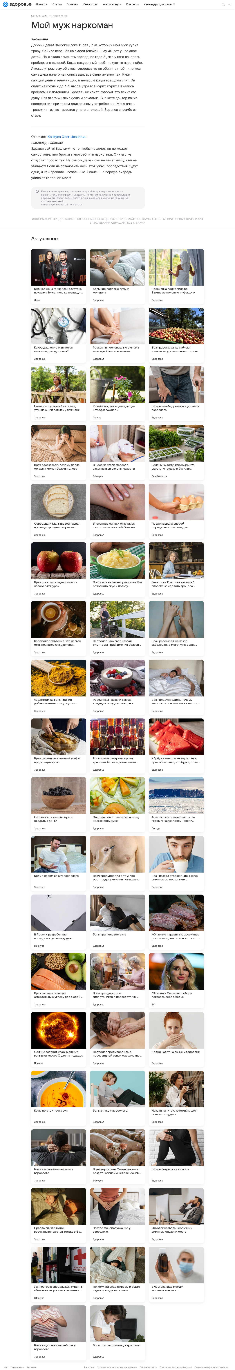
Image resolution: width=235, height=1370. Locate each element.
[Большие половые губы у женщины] (117, 276)
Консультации (39, 15)
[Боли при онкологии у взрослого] (117, 1332)
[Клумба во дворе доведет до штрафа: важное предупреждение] (117, 393)
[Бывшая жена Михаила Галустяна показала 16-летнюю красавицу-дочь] (58, 276)
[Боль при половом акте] (117, 922)
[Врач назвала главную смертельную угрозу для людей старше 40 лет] (58, 980)
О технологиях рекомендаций (176, 1367)
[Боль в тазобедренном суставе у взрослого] (176, 393)
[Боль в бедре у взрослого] (176, 1156)
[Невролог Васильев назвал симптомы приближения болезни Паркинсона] (117, 628)
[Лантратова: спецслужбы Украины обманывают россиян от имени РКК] (58, 1274)
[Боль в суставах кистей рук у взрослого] (58, 1332)
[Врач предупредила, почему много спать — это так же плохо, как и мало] (176, 687)
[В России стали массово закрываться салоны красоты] (117, 452)
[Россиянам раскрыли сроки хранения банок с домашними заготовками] (117, 746)
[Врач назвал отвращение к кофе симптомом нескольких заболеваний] (176, 863)
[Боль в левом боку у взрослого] (58, 863)
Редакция (89, 1367)
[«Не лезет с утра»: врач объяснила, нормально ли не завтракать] (176, 1332)
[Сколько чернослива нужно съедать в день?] (58, 804)
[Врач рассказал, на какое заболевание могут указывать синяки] (176, 628)
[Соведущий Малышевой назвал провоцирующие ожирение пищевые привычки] (58, 511)
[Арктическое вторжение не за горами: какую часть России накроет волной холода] (176, 804)
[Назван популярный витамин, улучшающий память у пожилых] (58, 393)
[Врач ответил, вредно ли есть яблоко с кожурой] (58, 569)
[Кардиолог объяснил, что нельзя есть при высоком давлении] (58, 628)
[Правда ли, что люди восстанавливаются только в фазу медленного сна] (58, 1215)
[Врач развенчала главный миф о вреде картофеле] (58, 746)
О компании (17, 1367)
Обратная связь (148, 1367)
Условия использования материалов (117, 1367)
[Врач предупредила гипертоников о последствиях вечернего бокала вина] (117, 980)
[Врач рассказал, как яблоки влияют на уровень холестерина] (176, 335)
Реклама (31, 1367)
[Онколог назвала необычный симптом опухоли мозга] (176, 1215)
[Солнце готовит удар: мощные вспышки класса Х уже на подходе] (58, 1039)
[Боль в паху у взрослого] (117, 1098)
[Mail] (5, 4)
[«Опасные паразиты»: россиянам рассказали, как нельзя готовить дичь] (176, 922)
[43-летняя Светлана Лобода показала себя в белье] (176, 980)
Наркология (60, 15)
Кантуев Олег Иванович (67, 137)
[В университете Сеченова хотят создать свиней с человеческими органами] (117, 1156)
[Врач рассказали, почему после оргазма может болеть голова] (58, 452)
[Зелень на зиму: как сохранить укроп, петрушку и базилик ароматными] (176, 452)
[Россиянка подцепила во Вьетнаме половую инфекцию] (176, 276)
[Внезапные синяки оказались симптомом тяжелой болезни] (117, 511)
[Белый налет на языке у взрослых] (176, 1039)
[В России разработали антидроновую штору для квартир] (58, 922)
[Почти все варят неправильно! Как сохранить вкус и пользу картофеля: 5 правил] (117, 569)
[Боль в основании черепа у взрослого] (58, 1156)
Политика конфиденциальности (211, 1367)
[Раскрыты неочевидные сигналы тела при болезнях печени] (117, 335)
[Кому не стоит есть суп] (58, 1098)
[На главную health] (20, 4)
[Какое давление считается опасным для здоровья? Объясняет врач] (58, 335)
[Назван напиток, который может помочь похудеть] (176, 1098)
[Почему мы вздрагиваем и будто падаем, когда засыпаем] (117, 1274)
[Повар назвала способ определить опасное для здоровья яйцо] (176, 511)
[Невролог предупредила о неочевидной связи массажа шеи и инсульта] (117, 1039)
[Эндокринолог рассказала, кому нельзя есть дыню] (117, 804)
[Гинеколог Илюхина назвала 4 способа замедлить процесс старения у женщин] (176, 569)
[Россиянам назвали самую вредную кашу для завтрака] (117, 687)
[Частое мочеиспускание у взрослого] (117, 1215)
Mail (6, 1367)
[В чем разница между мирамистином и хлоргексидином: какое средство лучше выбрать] (176, 1274)
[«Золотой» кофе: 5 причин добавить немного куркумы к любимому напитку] (58, 687)
